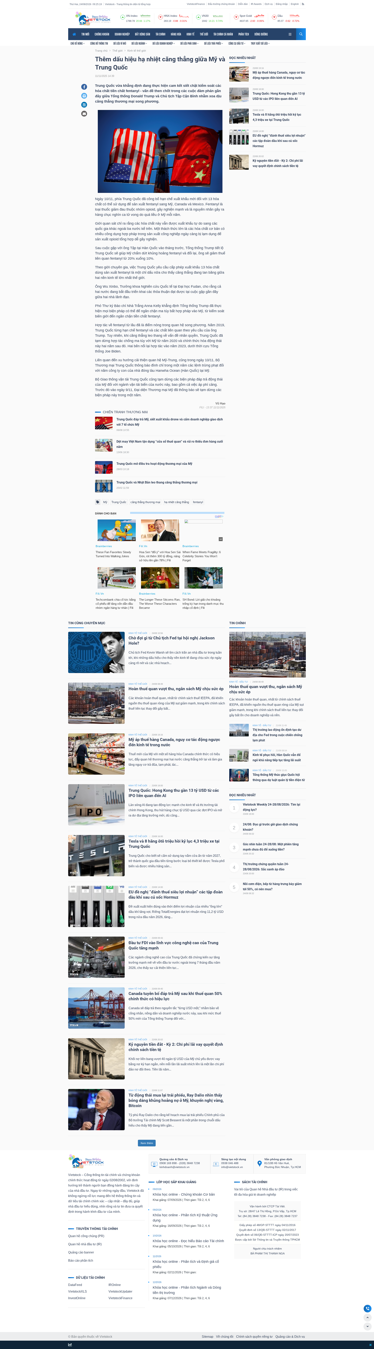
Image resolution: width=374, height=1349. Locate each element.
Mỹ (105, 502)
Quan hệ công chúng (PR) (86, 1236)
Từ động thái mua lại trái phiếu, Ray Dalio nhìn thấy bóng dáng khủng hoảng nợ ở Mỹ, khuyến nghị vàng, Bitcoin (176, 1100)
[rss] (303, 4)
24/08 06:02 (248, 834)
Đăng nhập (282, 4)
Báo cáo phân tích (80, 1260)
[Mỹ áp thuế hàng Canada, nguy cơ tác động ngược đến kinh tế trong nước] (239, 74)
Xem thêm (146, 1143)
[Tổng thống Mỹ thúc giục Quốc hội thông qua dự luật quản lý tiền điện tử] (239, 774)
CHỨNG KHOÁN (102, 34)
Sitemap (207, 1336)
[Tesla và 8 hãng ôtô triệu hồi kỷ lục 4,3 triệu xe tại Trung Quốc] (239, 116)
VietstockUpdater (120, 1291)
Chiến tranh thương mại (125, 412)
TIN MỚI (85, 34)
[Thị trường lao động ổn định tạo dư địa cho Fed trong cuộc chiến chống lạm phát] (239, 729)
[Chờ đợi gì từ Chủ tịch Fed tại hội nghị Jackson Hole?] (96, 652)
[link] (290, 34)
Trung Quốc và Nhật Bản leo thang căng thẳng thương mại (156, 482)
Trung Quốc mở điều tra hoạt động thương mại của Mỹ (154, 464)
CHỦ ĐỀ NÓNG (77, 43)
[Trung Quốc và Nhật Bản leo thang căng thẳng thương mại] (104, 487)
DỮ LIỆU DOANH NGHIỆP (163, 43)
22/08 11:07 (157, 1090)
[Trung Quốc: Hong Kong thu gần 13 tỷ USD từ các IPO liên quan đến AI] (239, 95)
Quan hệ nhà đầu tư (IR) (85, 1244)
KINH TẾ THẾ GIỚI (138, 633)
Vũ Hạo (220, 403)
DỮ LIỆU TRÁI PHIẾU (212, 43)
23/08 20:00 (248, 873)
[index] (122, 16)
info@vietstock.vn (232, 1167)
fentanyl (198, 502)
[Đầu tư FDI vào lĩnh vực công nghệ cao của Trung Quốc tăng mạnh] (96, 957)
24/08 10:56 (157, 633)
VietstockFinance (196, 4)
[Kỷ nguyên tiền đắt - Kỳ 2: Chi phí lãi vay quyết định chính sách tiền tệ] (239, 162)
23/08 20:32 (248, 853)
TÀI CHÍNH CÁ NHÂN (223, 34)
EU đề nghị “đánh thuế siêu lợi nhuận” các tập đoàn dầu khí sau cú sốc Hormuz (279, 141)
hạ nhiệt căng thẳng (176, 502)
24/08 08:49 (157, 684)
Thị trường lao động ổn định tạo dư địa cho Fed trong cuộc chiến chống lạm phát (277, 735)
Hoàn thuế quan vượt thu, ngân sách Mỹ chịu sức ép (176, 688)
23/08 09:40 (157, 989)
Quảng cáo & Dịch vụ (290, 1336)
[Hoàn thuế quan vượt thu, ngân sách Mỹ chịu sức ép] (96, 703)
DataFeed (75, 1285)
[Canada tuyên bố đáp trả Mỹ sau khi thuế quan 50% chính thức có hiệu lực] (96, 1007)
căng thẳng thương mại (145, 502)
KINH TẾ (190, 34)
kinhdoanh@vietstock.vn (175, 1167)
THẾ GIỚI (204, 34)
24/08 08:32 (248, 893)
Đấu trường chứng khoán (221, 4)
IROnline (114, 1285)
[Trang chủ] (86, 1161)
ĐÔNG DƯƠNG (261, 34)
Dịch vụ (269, 4)
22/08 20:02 (258, 156)
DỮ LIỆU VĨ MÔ (119, 43)
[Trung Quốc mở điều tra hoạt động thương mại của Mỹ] (104, 468)
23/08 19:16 (258, 68)
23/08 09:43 (157, 938)
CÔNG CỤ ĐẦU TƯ (236, 43)
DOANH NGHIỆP (122, 34)
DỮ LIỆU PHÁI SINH (188, 43)
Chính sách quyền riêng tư (254, 1336)
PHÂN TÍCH (243, 34)
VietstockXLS (77, 1291)
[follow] (70, 1345)
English (295, 4)
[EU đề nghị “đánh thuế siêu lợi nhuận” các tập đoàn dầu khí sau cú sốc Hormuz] (239, 137)
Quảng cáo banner (81, 1252)
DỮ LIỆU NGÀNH (138, 43)
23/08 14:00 (258, 131)
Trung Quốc (118, 502)
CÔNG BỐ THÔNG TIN (99, 43)
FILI (201, 407)
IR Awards (256, 4)
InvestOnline (77, 1298)
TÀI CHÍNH (160, 34)
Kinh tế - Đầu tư (238, 682)
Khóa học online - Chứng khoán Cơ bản (184, 1194)
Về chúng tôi (224, 1336)
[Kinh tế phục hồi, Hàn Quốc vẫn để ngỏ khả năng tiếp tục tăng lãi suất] (239, 755)
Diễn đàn (243, 4)
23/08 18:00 (258, 89)
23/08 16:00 (258, 110)
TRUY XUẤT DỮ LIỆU (259, 43)
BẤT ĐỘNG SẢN (142, 34)
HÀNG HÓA (176, 34)
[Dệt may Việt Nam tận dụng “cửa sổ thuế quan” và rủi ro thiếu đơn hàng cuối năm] (104, 446)
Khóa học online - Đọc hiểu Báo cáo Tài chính (188, 1241)
